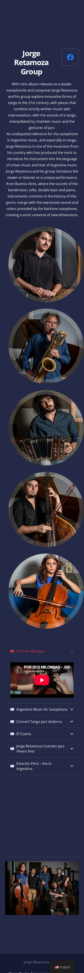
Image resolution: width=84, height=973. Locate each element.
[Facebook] (70, 57)
